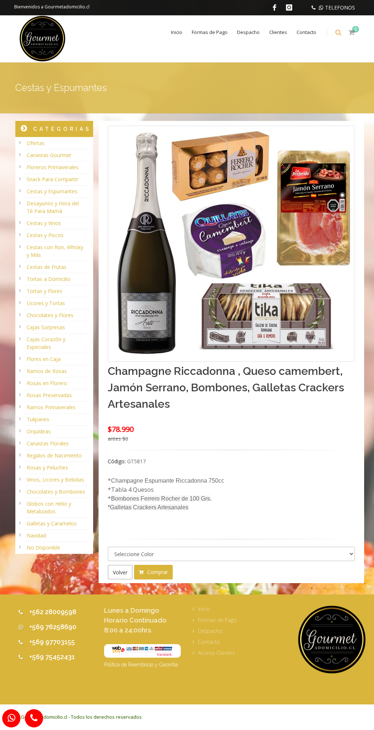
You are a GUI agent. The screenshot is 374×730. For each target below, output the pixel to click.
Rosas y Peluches (47, 467)
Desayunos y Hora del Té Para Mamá (53, 207)
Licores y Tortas (46, 303)
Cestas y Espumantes (52, 191)
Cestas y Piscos (45, 235)
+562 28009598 (52, 612)
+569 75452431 (52, 657)
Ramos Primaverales (51, 407)
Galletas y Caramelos (52, 523)
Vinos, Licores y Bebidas (55, 479)
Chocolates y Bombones (56, 491)
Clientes (278, 32)
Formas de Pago (210, 32)
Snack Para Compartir (52, 179)
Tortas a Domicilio (48, 278)
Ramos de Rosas (47, 371)
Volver (120, 572)
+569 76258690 (52, 627)
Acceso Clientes (216, 652)
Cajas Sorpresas (46, 327)
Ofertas (36, 143)
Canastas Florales (48, 443)
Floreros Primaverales (53, 167)
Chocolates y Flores (50, 315)
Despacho (248, 32)
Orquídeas (39, 431)
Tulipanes (38, 419)
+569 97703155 (52, 642)
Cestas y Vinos (44, 223)
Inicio (176, 32)
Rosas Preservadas (49, 395)
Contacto (306, 32)
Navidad (36, 535)
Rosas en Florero (47, 383)
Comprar (157, 572)
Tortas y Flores (44, 291)
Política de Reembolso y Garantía (141, 665)
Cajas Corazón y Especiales (46, 343)
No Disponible (43, 547)
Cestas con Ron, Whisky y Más (55, 251)
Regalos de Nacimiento (54, 455)
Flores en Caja (44, 359)
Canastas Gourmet (49, 155)
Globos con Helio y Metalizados (49, 507)
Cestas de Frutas (46, 266)
